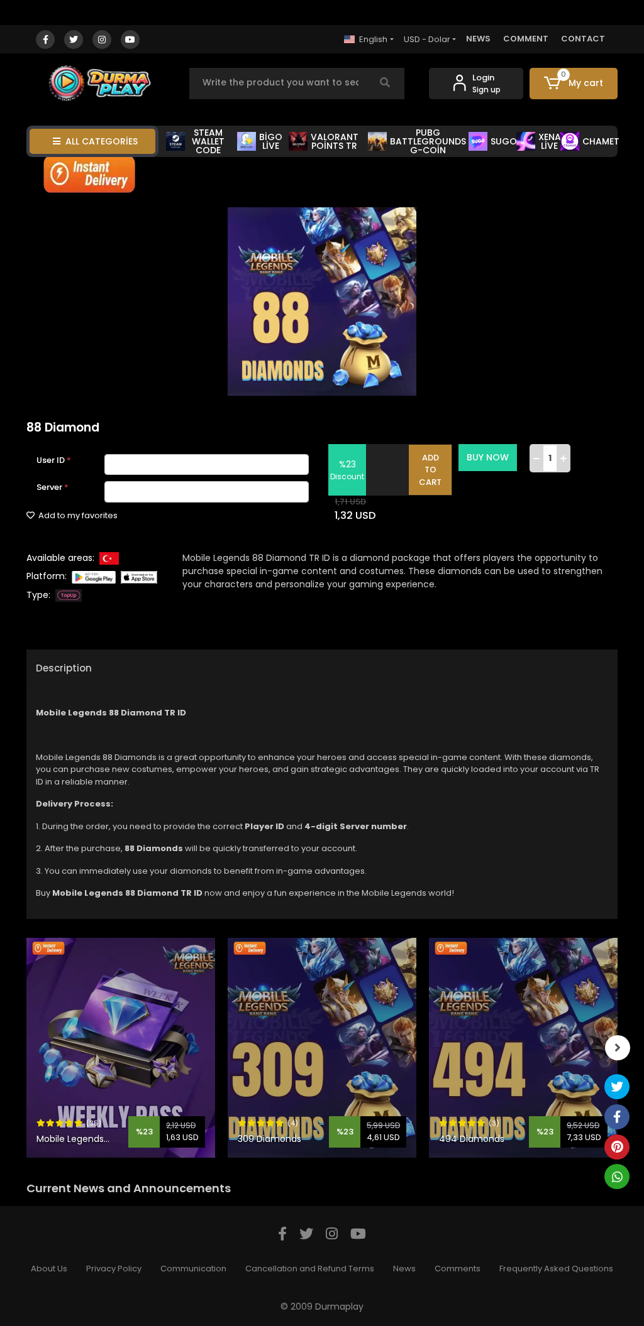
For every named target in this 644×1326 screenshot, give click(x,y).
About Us (49, 1268)
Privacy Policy (114, 1268)
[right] (617, 1048)
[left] (26, 1048)
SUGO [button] (503, 141)
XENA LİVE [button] (549, 141)
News (404, 1268)
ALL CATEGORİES (101, 141)
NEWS (478, 39)
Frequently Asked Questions (556, 1268)
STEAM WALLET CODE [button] (208, 141)
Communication (193, 1268)
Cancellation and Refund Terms (309, 1268)
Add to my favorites (77, 515)
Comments (457, 1268)
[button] (574, 83)
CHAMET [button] (600, 141)
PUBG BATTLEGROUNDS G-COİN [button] (428, 141)
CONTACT (583, 39)
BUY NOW (488, 457)
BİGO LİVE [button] (270, 141)
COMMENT (525, 39)
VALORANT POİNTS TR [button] (334, 141)
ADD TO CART (430, 470)
